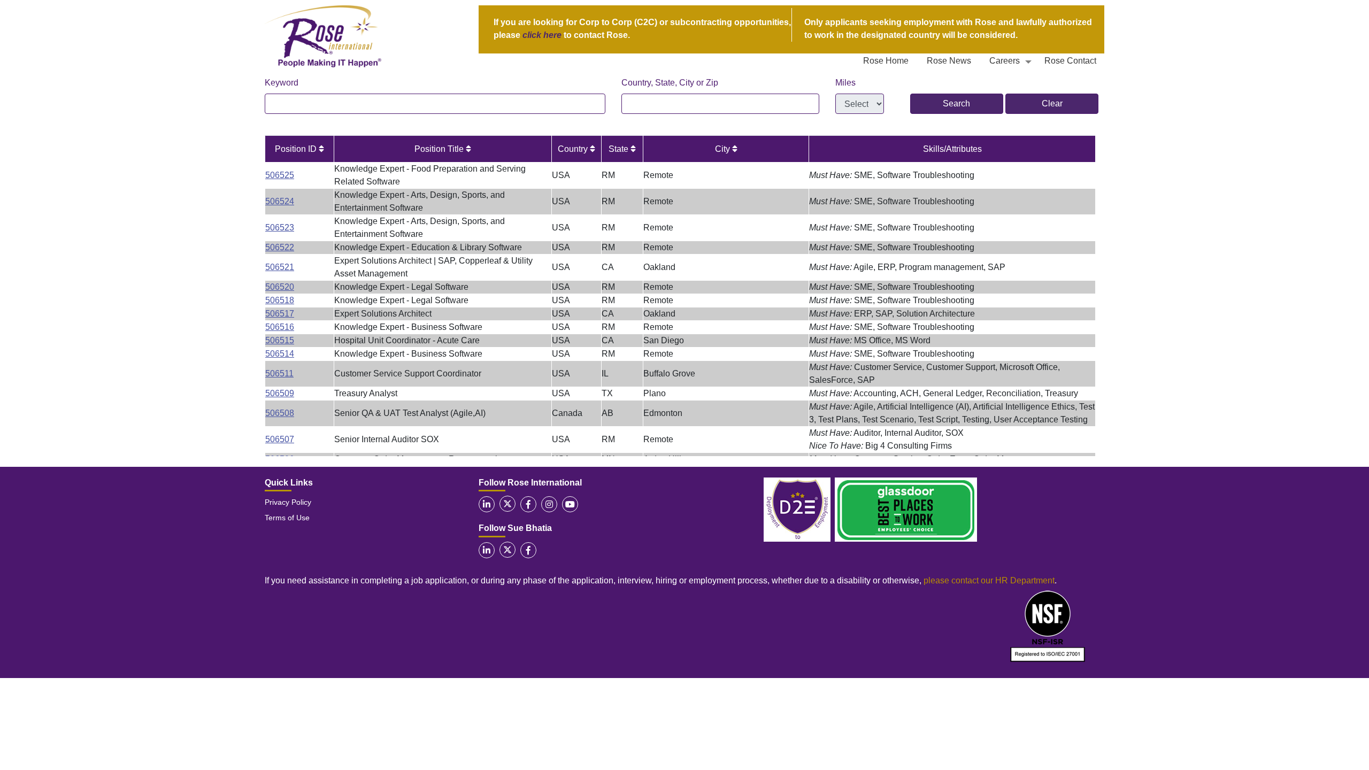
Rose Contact (1070, 60)
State (619, 148)
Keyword (281, 82)
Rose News (949, 60)
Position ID (297, 148)
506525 (279, 175)
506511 (279, 373)
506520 (279, 286)
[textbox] (435, 104)
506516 (279, 327)
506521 (279, 267)
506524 (279, 201)
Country (574, 148)
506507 (279, 439)
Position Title (440, 148)
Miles (845, 82)
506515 (279, 340)
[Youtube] (570, 504)
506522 (279, 247)
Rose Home (886, 60)
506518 (279, 300)
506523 (279, 227)
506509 (279, 393)
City (723, 148)
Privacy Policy (288, 502)
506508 (279, 413)
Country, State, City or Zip (669, 82)
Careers (1004, 60)
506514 (279, 353)
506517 (279, 313)
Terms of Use (287, 517)
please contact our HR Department (989, 580)
